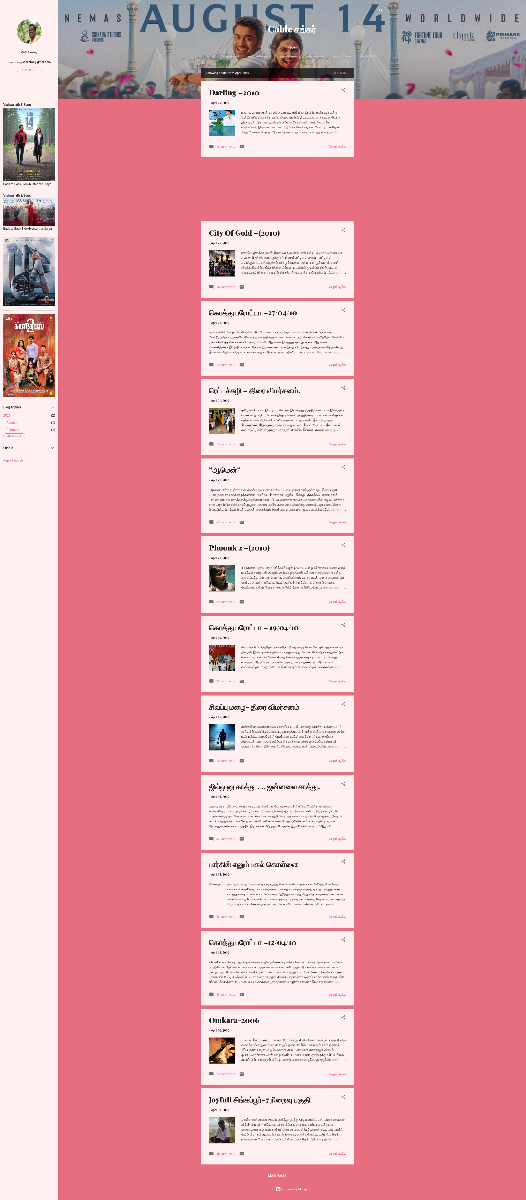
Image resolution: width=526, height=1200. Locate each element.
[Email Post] (241, 148)
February (13, 430)
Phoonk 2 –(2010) (239, 547)
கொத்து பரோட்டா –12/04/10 (252, 942)
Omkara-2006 (234, 1020)
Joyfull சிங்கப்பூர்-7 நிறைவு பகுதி (259, 1099)
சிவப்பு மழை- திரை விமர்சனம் (254, 707)
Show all (340, 73)
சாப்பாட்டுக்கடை (343, 56)
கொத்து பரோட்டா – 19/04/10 (254, 627)
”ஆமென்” (225, 469)
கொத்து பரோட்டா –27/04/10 (253, 312)
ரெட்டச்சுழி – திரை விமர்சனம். (254, 390)
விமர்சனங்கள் (316, 56)
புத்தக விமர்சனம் (289, 56)
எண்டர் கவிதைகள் (259, 56)
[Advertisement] (370, 129)
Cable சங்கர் (292, 29)
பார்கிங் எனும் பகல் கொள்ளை (253, 864)
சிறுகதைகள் (231, 56)
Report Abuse (13, 460)
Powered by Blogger (295, 1189)
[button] (343, 90)
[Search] (381, 11)
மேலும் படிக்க (337, 146)
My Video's (369, 56)
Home (211, 56)
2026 (7, 415)
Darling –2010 (234, 92)
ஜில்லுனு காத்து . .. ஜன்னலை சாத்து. (264, 786)
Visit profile (29, 70)
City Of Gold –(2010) (244, 232)
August (12, 423)
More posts (277, 1175)
